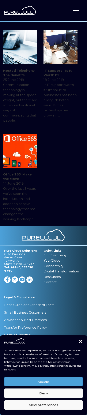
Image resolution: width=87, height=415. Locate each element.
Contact (50, 282)
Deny (43, 393)
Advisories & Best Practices (25, 320)
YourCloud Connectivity (53, 263)
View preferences (43, 405)
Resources (52, 277)
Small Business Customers (25, 312)
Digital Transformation (61, 271)
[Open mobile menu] (76, 10)
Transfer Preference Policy (25, 327)
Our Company (55, 255)
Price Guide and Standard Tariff (29, 305)
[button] (81, 341)
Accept (43, 382)
